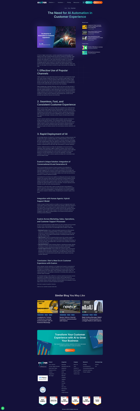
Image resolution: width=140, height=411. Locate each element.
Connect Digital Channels (54, 366)
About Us (76, 364)
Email (63, 372)
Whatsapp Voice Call (66, 366)
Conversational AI (87, 366)
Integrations (51, 373)
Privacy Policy (77, 372)
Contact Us (76, 368)
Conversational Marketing (88, 368)
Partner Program (77, 370)
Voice (63, 385)
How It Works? (52, 364)
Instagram (64, 377)
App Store (64, 373)
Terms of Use (76, 373)
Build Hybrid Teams (53, 368)
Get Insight (51, 375)
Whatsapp (64, 364)
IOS (96, 366)
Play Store (64, 386)
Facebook (64, 370)
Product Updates (86, 372)
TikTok (63, 381)
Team (75, 366)
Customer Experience (87, 370)
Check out (39, 286)
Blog (69, 8)
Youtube (63, 383)
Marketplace (64, 388)
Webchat (63, 375)
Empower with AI (52, 370)
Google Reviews (65, 392)
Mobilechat (64, 368)
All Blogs (85, 364)
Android (96, 364)
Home (66, 8)
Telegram (63, 379)
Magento (63, 390)
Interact (50, 372)
